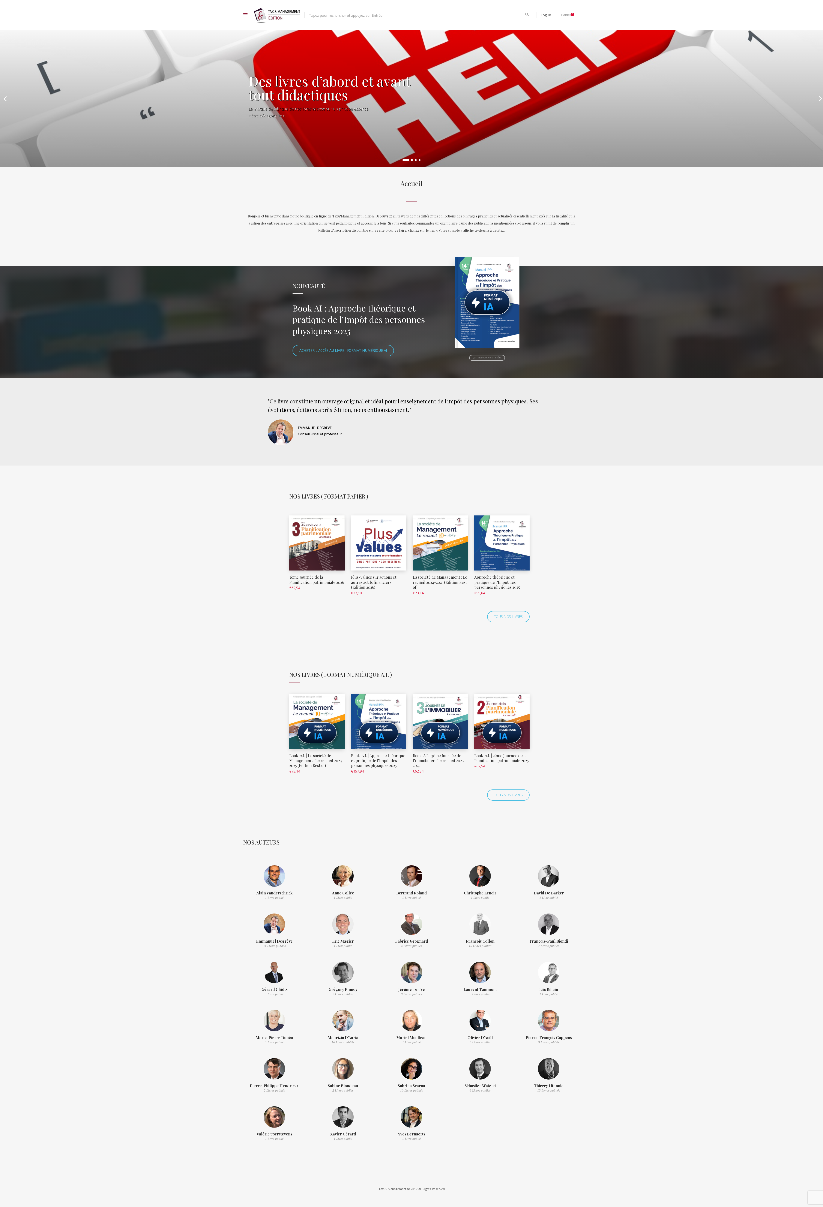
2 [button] (409, 160)
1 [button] (403, 160)
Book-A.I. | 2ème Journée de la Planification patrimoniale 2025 (501, 758)
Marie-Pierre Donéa (274, 1037)
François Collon (480, 941)
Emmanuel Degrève (274, 941)
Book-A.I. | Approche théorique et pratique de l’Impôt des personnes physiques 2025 (378, 760)
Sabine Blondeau (343, 1085)
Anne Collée (343, 893)
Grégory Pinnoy (343, 989)
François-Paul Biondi (549, 941)
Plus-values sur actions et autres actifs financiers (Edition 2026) (373, 582)
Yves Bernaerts (411, 1134)
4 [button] (420, 160)
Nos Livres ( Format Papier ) (328, 496)
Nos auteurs (261, 842)
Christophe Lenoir (480, 893)
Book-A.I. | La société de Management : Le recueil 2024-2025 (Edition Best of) (316, 760)
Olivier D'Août (480, 1037)
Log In (546, 15)
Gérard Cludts (274, 989)
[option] (411, 98)
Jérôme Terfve (411, 989)
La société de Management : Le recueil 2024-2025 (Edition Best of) (440, 582)
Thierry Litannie (548, 1085)
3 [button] (416, 160)
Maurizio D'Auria (343, 1037)
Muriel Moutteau (411, 1037)
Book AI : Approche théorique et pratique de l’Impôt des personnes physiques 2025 (359, 319)
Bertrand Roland (411, 893)
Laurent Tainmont (480, 989)
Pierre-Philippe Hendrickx (274, 1085)
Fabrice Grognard (411, 941)
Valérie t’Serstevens (274, 1134)
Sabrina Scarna (411, 1085)
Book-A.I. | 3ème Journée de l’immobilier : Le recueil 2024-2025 (439, 760)
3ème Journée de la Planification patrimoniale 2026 (316, 580)
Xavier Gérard (343, 1134)
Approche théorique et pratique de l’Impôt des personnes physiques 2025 (497, 582)
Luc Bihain (548, 989)
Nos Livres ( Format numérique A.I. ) (340, 674)
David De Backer (549, 893)
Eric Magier (343, 941)
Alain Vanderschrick (274, 893)
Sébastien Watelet (480, 1085)
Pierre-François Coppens (549, 1037)
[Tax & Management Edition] (277, 15)
